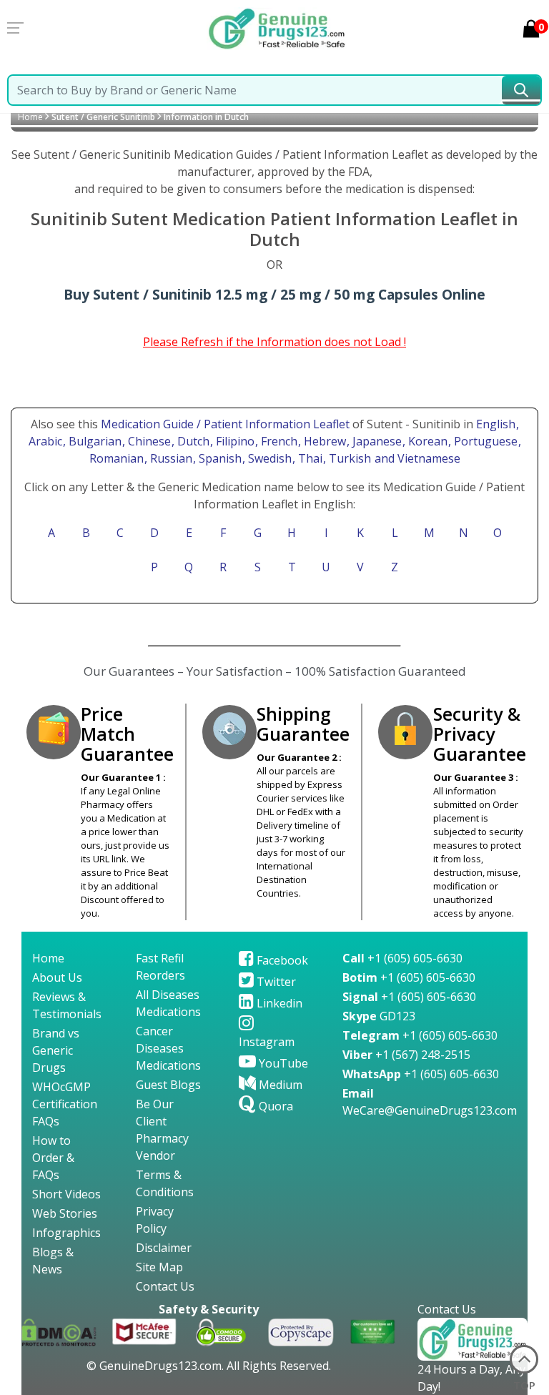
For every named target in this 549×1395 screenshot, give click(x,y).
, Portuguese (484, 441)
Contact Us (165, 1286)
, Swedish (268, 458)
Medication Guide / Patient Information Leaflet (225, 424)
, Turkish (348, 458)
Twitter (275, 982)
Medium (279, 1085)
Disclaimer (164, 1248)
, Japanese (376, 441)
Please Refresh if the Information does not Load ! (274, 342)
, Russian (169, 458)
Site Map (159, 1267)
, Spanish (218, 458)
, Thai (308, 458)
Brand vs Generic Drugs (55, 1050)
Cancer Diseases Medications (168, 1048)
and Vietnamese (416, 458)
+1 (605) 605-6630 (402, 958)
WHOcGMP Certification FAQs (64, 1104)
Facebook (281, 960)
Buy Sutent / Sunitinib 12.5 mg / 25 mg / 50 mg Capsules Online (274, 294)
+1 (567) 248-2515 (406, 1055)
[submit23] (521, 90)
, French (277, 441)
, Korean (426, 441)
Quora (274, 1106)
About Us (57, 977)
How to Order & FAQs (53, 1158)
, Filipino (233, 441)
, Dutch (192, 441)
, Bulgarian (93, 441)
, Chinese (148, 441)
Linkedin (278, 1003)
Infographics (66, 1233)
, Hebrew (323, 441)
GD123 (378, 1016)
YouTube (282, 1063)
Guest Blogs (168, 1085)
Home (30, 117)
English (495, 424)
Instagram (267, 1042)
